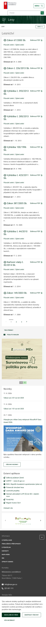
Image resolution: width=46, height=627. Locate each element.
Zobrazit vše (8, 508)
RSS (3, 558)
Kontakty (5, 551)
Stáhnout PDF (35, 40)
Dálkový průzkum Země (15, 478)
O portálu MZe (7, 540)
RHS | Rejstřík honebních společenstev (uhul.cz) (24, 484)
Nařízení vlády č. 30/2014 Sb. (14, 263)
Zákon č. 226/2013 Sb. (18, 68)
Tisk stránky (8, 330)
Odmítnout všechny (31, 615)
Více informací (9, 620)
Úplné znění (19, 45)
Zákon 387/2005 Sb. (16, 203)
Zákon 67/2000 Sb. (16, 40)
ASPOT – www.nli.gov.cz (15, 481)
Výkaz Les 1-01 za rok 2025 (14, 409)
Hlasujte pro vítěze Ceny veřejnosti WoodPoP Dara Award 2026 (22, 421)
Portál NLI (10, 500)
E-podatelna (6, 547)
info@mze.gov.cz (10, 584)
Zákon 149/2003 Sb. (16, 293)
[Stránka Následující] (27, 322)
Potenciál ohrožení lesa (15, 487)
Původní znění (9, 45)
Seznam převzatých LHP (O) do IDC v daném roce (22, 495)
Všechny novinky (12, 464)
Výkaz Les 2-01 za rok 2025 (14, 398)
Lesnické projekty (12, 491)
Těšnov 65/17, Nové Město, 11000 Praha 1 (12, 576)
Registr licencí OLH (13, 503)
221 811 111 (8, 588)
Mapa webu (6, 554)
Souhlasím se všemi (11, 615)
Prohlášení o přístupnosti (11, 544)
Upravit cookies (7, 561)
